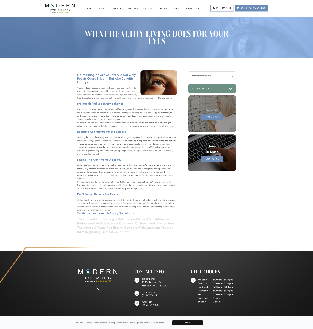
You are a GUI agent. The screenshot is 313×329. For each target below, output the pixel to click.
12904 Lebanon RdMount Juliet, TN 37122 (154, 283)
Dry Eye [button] (132, 8)
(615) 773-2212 (150, 295)
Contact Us (191, 8)
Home (89, 8)
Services (118, 8)
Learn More (212, 117)
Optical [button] (148, 8)
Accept (187, 322)
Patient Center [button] (169, 8)
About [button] (102, 8)
